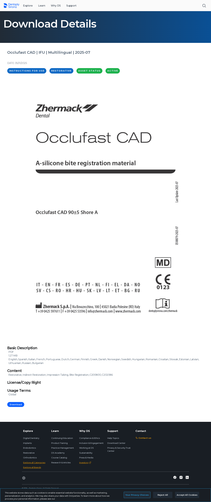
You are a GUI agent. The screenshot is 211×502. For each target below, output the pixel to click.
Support (71, 5)
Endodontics (29, 448)
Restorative (29, 453)
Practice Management (62, 448)
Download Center (116, 443)
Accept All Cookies (187, 494)
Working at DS (86, 448)
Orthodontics (30, 457)
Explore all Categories (34, 462)
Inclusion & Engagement (91, 443)
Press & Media (86, 457)
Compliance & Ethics (89, 438)
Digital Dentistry (31, 438)
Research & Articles (61, 462)
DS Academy (58, 453)
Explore (28, 5)
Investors (83, 462)
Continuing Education (62, 438)
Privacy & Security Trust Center (119, 449)
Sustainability (85, 453)
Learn (41, 5)
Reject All (163, 494)
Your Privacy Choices (137, 494)
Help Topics (113, 438)
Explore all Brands (32, 467)
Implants (27, 443)
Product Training (59, 443)
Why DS (56, 5)
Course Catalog (59, 457)
